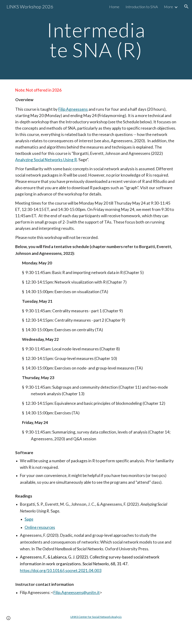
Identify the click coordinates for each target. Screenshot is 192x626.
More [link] (168, 6)
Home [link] (114, 6)
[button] (186, 6)
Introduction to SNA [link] (142, 6)
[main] (96, 40)
